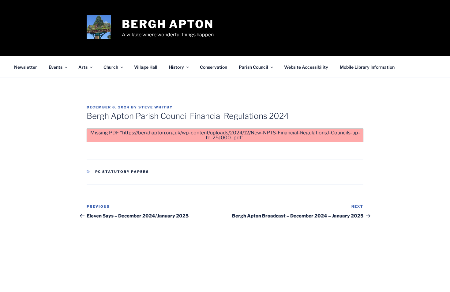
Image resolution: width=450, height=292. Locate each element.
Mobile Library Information (367, 67)
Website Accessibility (306, 67)
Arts (83, 67)
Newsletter (25, 67)
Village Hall (145, 67)
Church (110, 67)
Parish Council (253, 67)
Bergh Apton (168, 24)
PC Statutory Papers (122, 172)
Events (55, 67)
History (176, 67)
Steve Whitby (155, 107)
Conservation (213, 67)
